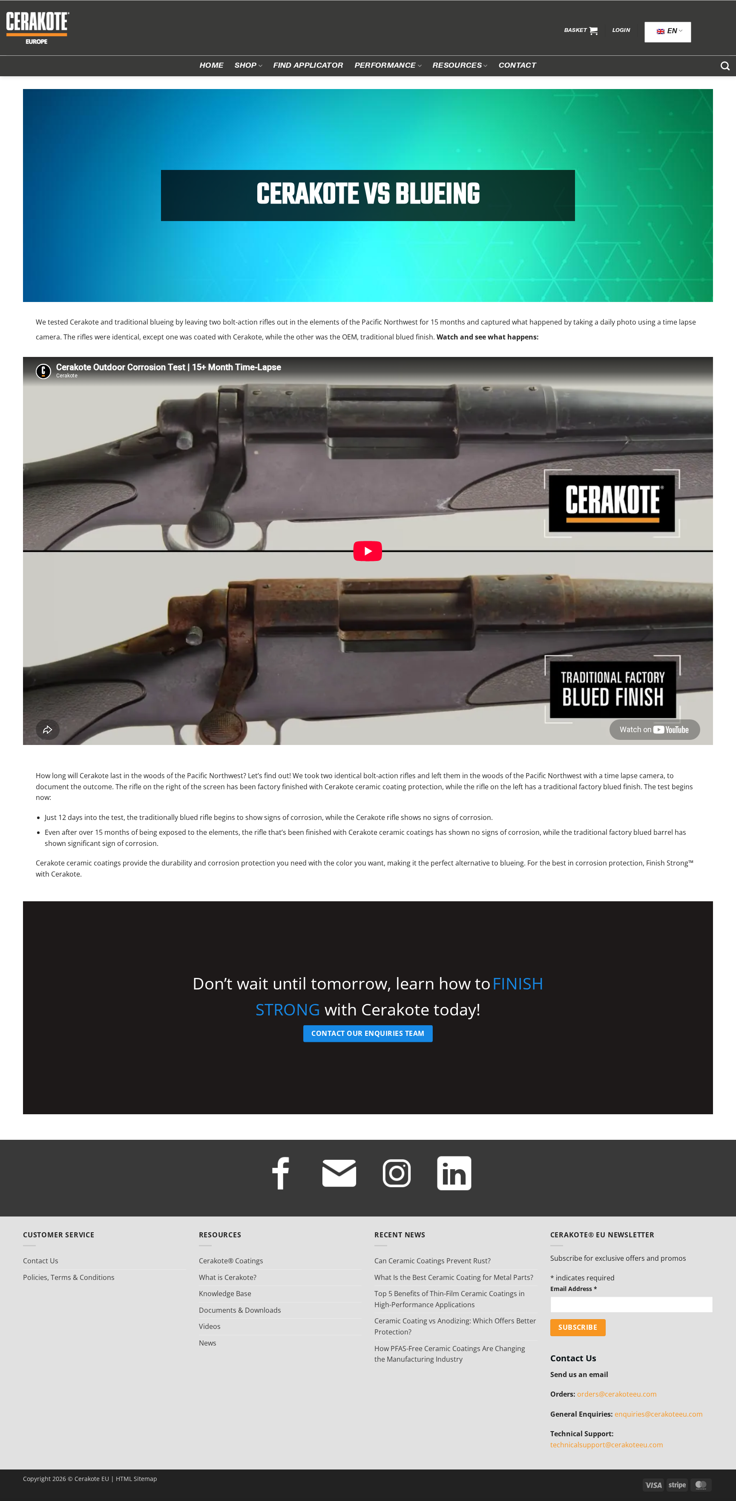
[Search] (725, 65)
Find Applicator (308, 66)
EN (671, 32)
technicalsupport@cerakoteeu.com (606, 1444)
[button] (581, 30)
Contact (517, 66)
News (207, 1343)
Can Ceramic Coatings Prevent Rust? (432, 1260)
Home (212, 66)
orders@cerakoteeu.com (617, 1394)
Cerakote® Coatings (231, 1260)
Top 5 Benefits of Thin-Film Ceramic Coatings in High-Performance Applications (449, 1299)
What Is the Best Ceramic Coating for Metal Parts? (453, 1277)
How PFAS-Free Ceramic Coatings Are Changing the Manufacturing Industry (449, 1354)
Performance (385, 66)
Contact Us (40, 1260)
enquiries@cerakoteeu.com (659, 1414)
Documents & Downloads (240, 1310)
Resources (457, 66)
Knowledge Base (225, 1293)
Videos (210, 1326)
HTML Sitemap (136, 1479)
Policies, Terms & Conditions (69, 1277)
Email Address (573, 1289)
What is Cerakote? (227, 1277)
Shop (245, 66)
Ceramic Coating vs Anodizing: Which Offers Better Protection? (455, 1326)
